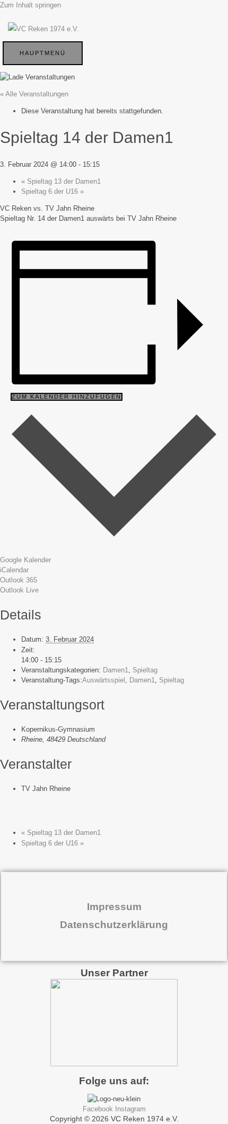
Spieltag (145, 670)
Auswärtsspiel (103, 680)
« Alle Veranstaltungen (34, 94)
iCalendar (14, 570)
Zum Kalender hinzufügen (66, 396)
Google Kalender (25, 560)
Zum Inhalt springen (30, 5)
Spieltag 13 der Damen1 (61, 181)
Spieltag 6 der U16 (52, 191)
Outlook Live (19, 590)
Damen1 (115, 670)
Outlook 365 (18, 580)
